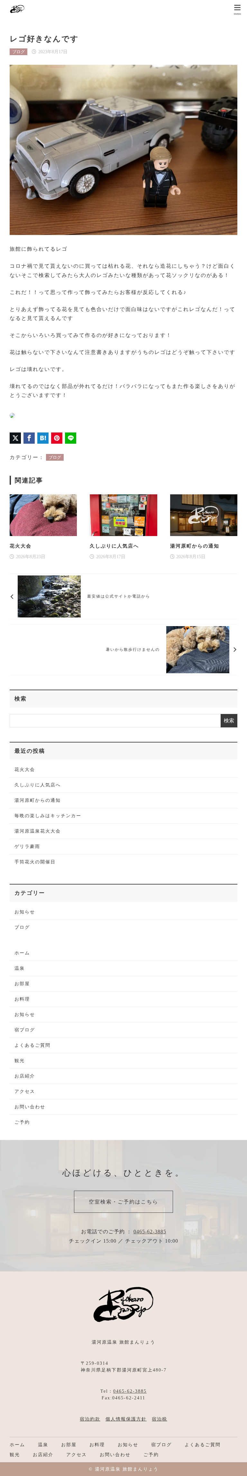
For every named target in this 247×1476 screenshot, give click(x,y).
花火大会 (24, 769)
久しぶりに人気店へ (37, 785)
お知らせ (24, 912)
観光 (19, 1060)
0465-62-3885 (149, 1231)
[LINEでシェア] (70, 438)
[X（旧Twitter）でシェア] (15, 438)
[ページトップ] (234, 1463)
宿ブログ (24, 1029)
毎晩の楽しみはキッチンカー (47, 815)
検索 (20, 699)
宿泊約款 (90, 1419)
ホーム (22, 953)
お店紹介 (24, 1076)
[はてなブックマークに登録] (43, 438)
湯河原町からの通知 (37, 800)
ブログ (18, 51)
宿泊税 (159, 1419)
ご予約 (22, 1122)
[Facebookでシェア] (29, 438)
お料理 (22, 999)
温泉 (19, 968)
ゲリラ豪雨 (27, 846)
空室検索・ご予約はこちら (123, 1201)
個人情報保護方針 (126, 1419)
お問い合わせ (29, 1106)
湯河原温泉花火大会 (37, 831)
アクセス (24, 1091)
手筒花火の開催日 (35, 862)
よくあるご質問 (32, 1045)
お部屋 (22, 983)
